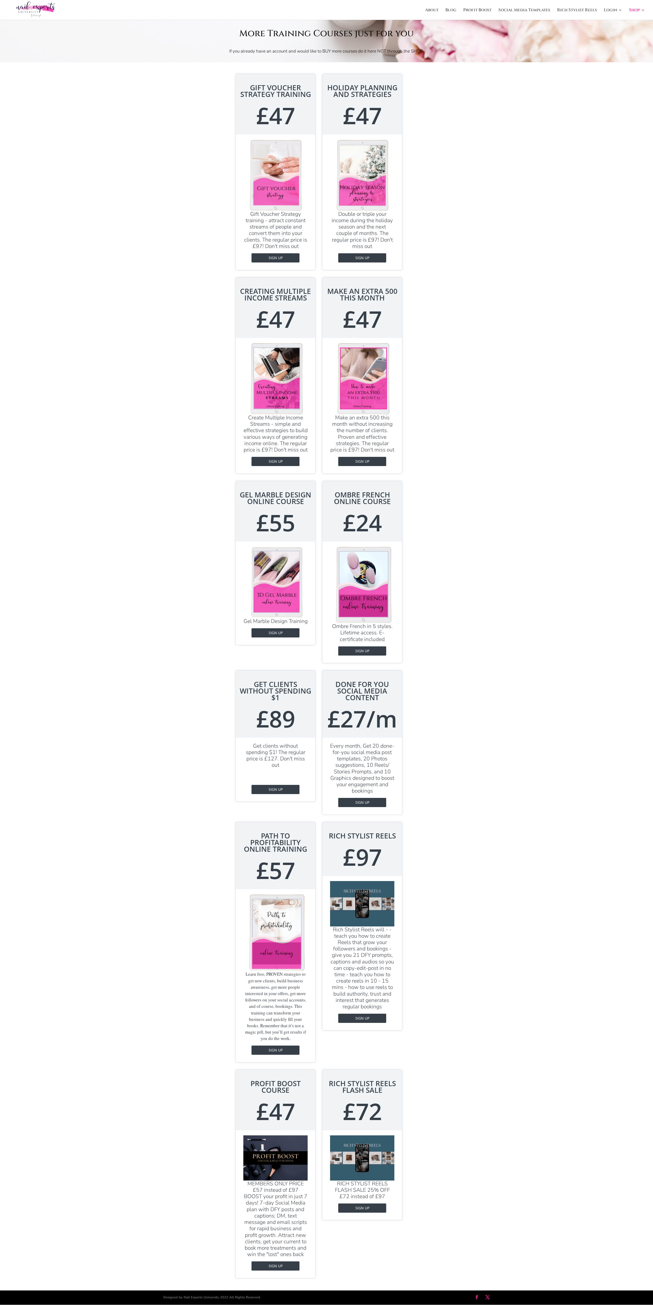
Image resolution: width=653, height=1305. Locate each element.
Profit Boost (477, 10)
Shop (634, 10)
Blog (450, 10)
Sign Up (276, 257)
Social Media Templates (524, 10)
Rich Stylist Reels (577, 10)
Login (610, 10)
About (431, 10)
